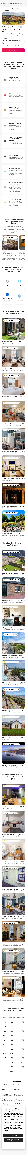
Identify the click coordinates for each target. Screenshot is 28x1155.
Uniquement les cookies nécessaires (13, 1140)
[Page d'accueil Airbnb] (3, 9)
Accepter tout (13, 1135)
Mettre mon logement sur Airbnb (12, 9)
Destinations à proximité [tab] (8, 1085)
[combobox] (13, 40)
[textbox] (7, 45)
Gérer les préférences (13, 1145)
